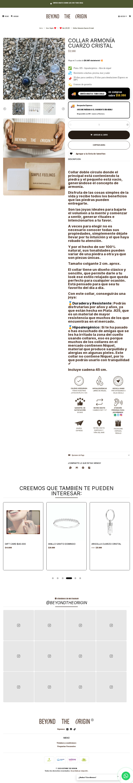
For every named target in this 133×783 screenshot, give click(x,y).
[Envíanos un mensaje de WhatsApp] (126, 776)
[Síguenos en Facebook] (71, 729)
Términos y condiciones (66, 743)
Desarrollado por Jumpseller (79, 771)
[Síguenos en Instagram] (67, 729)
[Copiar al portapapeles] (89, 468)
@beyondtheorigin (66, 602)
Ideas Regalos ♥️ (51, 28)
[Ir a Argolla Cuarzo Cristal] (109, 522)
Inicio (41, 28)
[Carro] (129, 16)
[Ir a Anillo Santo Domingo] (66, 522)
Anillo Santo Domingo (62, 544)
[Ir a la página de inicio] (66, 16)
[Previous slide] (5, 109)
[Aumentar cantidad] (127, 125)
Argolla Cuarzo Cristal (106, 544)
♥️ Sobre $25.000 (65, 28)
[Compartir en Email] (76, 468)
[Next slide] (62, 109)
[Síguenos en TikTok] (74, 729)
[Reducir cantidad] (70, 125)
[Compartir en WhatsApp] (70, 468)
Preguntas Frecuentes (66, 746)
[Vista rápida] (38, 521)
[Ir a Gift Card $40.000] (23, 522)
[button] (53, 578)
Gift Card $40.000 (15, 544)
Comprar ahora (99, 145)
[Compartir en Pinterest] (83, 468)
